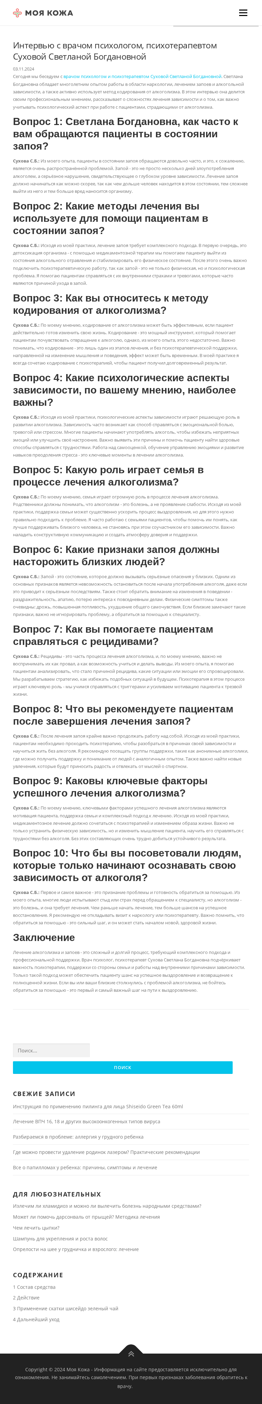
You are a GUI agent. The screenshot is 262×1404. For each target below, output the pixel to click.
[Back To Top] (131, 1353)
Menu (243, 13)
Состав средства (34, 1287)
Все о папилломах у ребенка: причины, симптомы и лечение (85, 1167)
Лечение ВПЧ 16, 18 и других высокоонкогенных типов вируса (86, 1121)
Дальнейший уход (36, 1319)
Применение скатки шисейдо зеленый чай (65, 1308)
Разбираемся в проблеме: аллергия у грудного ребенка (78, 1136)
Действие (26, 1297)
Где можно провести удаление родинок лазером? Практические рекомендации (106, 1152)
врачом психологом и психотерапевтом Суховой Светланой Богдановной (142, 76)
